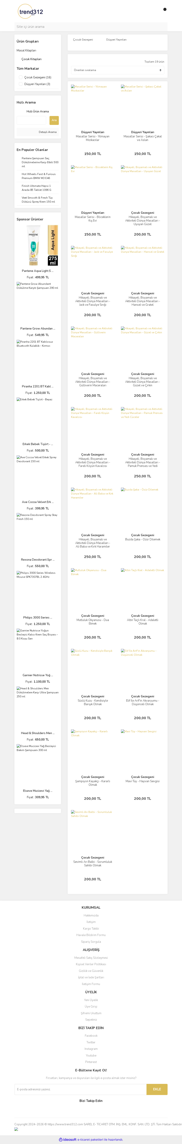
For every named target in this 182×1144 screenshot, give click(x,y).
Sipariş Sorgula (91, 942)
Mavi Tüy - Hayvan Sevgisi (143, 781)
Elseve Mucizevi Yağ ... (37, 791)
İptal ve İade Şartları (91, 977)
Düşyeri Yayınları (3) (37, 84)
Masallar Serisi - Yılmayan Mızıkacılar (92, 138)
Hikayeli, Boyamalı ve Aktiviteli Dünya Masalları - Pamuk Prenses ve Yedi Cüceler (142, 464)
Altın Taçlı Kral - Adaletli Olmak (142, 622)
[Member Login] (154, 11)
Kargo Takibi (91, 929)
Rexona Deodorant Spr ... (38, 560)
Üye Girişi (91, 1007)
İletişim (91, 922)
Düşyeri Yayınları (92, 132)
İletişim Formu (91, 984)
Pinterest (91, 1062)
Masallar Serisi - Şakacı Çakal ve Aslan (143, 138)
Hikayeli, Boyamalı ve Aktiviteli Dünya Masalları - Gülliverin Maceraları (92, 381)
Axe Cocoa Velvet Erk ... (38, 502)
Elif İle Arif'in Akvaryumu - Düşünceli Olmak (142, 702)
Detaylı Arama (47, 132)
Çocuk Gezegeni (142, 213)
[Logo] (31, 11)
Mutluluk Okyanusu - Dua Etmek (93, 622)
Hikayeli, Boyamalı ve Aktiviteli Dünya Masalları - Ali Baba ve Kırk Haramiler (92, 543)
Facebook (91, 1036)
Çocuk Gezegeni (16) (37, 77)
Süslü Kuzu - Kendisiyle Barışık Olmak (93, 702)
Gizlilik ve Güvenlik (91, 971)
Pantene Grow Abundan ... (37, 329)
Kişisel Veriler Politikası (91, 964)
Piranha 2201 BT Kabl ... (37, 387)
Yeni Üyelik (91, 1000)
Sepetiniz (91, 1020)
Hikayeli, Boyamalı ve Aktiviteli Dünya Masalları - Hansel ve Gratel (142, 301)
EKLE (157, 1089)
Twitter (91, 1042)
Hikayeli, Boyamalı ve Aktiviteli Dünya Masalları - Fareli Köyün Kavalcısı (92, 462)
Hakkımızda (91, 916)
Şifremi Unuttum (91, 1013)
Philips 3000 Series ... (37, 618)
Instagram (91, 1049)
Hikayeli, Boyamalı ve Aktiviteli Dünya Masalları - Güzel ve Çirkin (142, 381)
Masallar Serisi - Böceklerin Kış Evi (93, 219)
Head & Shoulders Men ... (38, 733)
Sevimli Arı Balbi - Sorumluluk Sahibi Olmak (92, 863)
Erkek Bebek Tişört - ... (38, 444)
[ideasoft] (68, 1140)
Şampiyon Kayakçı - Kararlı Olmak (92, 783)
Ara (54, 120)
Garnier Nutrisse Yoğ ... (38, 675)
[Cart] (163, 11)
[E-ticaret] (90, 1140)
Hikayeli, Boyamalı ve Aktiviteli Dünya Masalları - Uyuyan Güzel (142, 220)
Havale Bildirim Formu (91, 935)
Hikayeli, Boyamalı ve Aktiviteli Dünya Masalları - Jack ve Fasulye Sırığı (92, 301)
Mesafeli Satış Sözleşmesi (91, 958)
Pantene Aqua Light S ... (37, 271)
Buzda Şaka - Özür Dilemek (142, 539)
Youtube (91, 1056)
